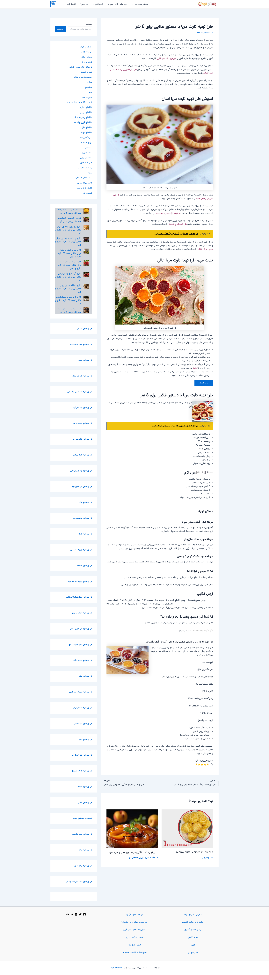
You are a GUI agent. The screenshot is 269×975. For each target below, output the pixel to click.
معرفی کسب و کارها (193, 914)
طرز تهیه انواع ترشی (85, 676)
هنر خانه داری (86, 163)
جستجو (89, 24)
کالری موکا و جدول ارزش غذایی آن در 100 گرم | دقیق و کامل (68, 289)
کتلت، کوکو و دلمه (84, 188)
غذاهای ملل (133, 857)
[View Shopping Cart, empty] (53, 4)
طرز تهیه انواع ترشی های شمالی (81, 344)
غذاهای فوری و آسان (83, 122)
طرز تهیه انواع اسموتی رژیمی (82, 423)
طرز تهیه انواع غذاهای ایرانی (82, 707)
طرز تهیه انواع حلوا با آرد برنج (82, 613)
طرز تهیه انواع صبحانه (84, 565)
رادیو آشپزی (98, 4)
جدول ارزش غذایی (205, 249)
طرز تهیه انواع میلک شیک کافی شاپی (79, 597)
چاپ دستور (204, 383)
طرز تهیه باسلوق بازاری (166, 58)
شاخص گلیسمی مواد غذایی (79, 102)
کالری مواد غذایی (84, 183)
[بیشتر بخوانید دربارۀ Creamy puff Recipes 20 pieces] (187, 829)
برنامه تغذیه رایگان (134, 914)
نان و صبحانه (86, 142)
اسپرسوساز (193, 952)
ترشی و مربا (87, 62)
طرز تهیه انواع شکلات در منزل (82, 771)
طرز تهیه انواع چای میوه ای (82, 518)
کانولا (195, 368)
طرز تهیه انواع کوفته (85, 786)
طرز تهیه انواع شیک (85, 534)
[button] (133, 4)
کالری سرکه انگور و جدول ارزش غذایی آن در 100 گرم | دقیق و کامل (69, 253)
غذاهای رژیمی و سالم (83, 117)
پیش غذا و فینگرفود (83, 178)
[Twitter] (80, 914)
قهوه (193, 945)
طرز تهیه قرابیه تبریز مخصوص (168, 213)
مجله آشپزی (192, 937)
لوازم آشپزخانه (86, 137)
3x (198, 472)
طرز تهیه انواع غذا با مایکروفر (82, 755)
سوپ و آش (87, 97)
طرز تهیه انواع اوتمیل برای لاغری (81, 470)
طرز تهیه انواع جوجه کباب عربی (81, 549)
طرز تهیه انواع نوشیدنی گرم (82, 407)
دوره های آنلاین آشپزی (117, 4)
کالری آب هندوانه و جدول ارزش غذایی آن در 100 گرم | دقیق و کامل (69, 265)
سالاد (89, 82)
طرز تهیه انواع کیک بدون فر (82, 439)
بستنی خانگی (86, 57)
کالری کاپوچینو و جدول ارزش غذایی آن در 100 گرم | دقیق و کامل (68, 300)
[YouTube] (67, 914)
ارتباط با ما (71, 4)
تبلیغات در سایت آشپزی (192, 922)
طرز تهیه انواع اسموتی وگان (82, 660)
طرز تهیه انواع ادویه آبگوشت (82, 834)
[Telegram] (72, 914)
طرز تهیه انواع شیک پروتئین (82, 455)
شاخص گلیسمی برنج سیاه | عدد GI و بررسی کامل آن (69, 310)
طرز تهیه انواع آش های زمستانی (81, 628)
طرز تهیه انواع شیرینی (177, 224)
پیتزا (90, 173)
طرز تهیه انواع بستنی (85, 802)
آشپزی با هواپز (85, 47)
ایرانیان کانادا (86, 52)
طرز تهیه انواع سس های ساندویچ (80, 644)
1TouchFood (115, 968)
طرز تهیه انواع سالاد (85, 850)
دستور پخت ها (141, 4)
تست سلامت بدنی (134, 937)
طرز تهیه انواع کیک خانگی (83, 723)
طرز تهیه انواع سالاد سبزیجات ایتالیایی (78, 881)
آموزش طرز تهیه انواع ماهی (82, 818)
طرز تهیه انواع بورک (85, 502)
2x (203, 472)
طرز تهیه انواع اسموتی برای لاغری (80, 692)
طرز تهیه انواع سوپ (85, 360)
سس (90, 92)
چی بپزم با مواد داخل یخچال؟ (134, 922)
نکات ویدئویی (86, 158)
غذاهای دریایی (86, 112)
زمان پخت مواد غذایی (82, 77)
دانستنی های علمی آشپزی (80, 67)
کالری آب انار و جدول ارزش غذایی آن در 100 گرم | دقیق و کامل (68, 277)
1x (207, 472)
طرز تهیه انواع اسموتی (84, 328)
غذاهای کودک (86, 132)
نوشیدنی (88, 147)
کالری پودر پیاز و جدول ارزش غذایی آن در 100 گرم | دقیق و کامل (68, 230)
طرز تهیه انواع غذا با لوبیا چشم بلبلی (79, 391)
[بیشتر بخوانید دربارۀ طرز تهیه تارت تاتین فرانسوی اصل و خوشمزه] (132, 829)
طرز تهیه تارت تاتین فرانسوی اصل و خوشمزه (133, 852)
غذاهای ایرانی (86, 107)
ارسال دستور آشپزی (192, 929)
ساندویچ (88, 87)
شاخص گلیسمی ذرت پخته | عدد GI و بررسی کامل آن (69, 211)
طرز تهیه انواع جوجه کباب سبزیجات (79, 581)
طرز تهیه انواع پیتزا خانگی (83, 865)
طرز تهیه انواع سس (85, 739)
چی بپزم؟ (84, 4)
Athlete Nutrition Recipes (134, 952)
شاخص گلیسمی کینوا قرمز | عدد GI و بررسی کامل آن (69, 219)
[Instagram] (76, 914)
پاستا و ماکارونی (85, 168)
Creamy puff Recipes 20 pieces (193, 852)
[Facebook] (84, 914)
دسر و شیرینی (207, 857)
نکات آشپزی (87, 152)
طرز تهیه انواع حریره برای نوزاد (81, 486)
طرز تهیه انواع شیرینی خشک (82, 376)
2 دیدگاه (154, 857)
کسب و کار (87, 193)
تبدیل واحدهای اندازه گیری (134, 929)
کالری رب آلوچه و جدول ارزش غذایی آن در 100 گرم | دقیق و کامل (68, 242)
